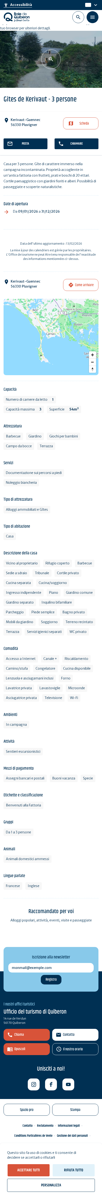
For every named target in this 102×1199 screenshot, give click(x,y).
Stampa (75, 1110)
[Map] (51, 337)
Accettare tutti (28, 1170)
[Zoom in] (92, 354)
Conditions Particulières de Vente (33, 1135)
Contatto (68, 1035)
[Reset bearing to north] (92, 369)
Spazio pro (26, 1110)
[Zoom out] (92, 362)
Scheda (84, 123)
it (87, 5)
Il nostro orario (73, 1049)
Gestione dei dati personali (72, 1135)
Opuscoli (19, 1049)
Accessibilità (18, 5)
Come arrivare (84, 285)
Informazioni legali (69, 1125)
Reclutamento (45, 1125)
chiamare (76, 143)
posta (25, 143)
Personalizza (51, 1185)
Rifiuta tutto (73, 1170)
